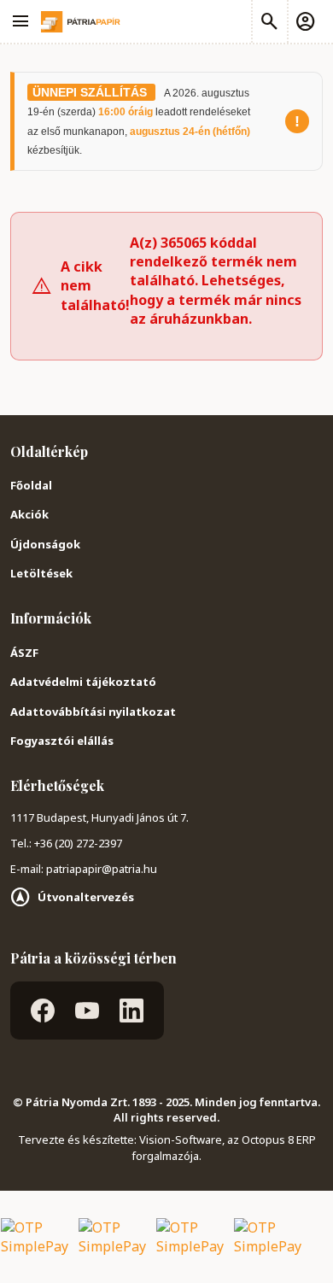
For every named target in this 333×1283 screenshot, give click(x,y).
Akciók (29, 514)
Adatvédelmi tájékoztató (83, 681)
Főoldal (31, 485)
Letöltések (41, 573)
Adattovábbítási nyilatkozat (93, 711)
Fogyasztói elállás (62, 740)
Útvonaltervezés (86, 897)
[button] (305, 21)
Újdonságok (45, 544)
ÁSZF (24, 652)
